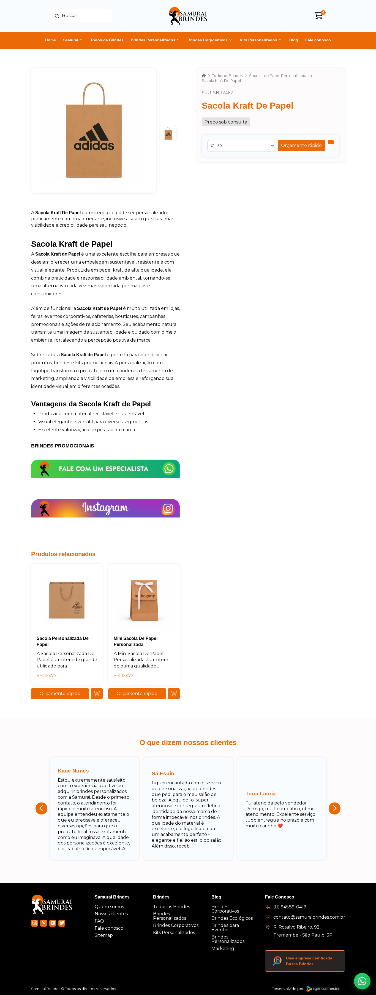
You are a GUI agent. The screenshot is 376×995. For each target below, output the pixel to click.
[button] (301, 145)
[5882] (331, 142)
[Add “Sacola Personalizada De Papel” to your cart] (97, 693)
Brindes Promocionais (62, 446)
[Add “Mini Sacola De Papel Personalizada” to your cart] (174, 693)
